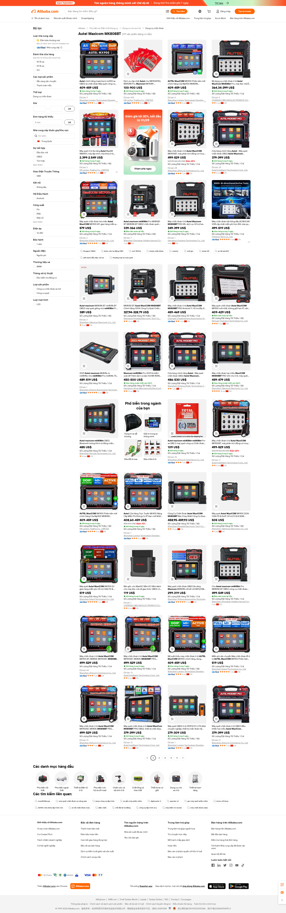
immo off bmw (222, 801)
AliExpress (100, 899)
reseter (175, 251)
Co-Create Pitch (44, 834)
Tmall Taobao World (128, 899)
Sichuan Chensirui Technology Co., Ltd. (230, 321)
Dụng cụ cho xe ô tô (131, 28)
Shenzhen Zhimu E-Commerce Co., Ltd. (186, 170)
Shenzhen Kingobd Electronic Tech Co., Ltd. (143, 318)
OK (69, 108)
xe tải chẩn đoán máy (81, 808)
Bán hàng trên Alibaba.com (223, 828)
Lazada (143, 899)
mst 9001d (136, 251)
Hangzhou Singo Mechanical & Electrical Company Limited (143, 388)
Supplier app (146, 886)
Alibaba (81, 28)
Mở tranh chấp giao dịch (179, 840)
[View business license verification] (169, 908)
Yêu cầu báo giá (131, 837)
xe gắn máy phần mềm (132, 801)
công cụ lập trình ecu (148, 808)
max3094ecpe (44, 801)
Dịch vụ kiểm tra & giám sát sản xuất (97, 851)
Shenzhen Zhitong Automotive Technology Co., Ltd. (99, 390)
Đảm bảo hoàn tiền (89, 834)
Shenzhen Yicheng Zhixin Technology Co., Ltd (187, 386)
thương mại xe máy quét (123, 258)
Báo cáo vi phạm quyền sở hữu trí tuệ (185, 851)
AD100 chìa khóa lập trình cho (50, 808)
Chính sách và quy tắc (91, 857)
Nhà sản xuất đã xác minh (136, 832)
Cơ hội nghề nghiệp (46, 845)
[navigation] (54, 393)
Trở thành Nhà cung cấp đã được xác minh (228, 847)
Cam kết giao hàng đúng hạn (94, 840)
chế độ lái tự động (122, 808)
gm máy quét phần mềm (197, 801)
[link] (282, 885)
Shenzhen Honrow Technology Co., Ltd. (98, 453)
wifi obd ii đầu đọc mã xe (93, 258)
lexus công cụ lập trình (104, 801)
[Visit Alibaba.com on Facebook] (213, 865)
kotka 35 (205, 251)
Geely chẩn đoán (156, 251)
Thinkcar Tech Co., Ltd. (222, 236)
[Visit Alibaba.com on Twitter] (225, 865)
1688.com (112, 899)
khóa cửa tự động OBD (113, 251)
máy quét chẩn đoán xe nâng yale (73, 801)
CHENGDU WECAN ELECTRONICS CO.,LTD (231, 100)
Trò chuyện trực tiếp (177, 834)
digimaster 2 (156, 801)
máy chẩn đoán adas (199, 808)
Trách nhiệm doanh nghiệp (49, 840)
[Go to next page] (183, 758)
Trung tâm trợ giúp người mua (181, 828)
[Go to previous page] (147, 758)
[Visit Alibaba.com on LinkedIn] (219, 865)
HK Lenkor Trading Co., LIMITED (138, 100)
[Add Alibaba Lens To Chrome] (80, 886)
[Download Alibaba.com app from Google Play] (239, 886)
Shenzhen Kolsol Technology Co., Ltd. (97, 240)
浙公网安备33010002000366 (192, 908)
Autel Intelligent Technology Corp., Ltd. (230, 170)
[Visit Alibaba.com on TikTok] (243, 865)
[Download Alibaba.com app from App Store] (217, 886)
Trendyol (175, 899)
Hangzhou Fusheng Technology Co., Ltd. (186, 240)
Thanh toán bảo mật (90, 828)
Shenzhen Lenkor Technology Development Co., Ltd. (99, 100)
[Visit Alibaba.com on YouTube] (237, 865)
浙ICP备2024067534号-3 (219, 908)
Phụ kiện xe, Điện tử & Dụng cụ (104, 28)
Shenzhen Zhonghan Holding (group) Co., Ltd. (143, 240)
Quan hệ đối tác (218, 854)
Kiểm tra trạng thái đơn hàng (224, 840)
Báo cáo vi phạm (175, 857)
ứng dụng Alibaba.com (193, 886)
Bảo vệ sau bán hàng (90, 845)
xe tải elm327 (223, 251)
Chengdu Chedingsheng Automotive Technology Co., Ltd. (187, 318)
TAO (166, 899)
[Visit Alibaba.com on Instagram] (231, 865)
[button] (167, 11)
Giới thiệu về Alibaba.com (49, 822)
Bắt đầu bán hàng (219, 834)
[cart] (209, 12)
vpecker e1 (174, 801)
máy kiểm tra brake (173, 808)
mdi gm (190, 251)
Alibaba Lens (49, 886)
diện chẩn (102, 808)
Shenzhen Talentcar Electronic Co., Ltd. (98, 322)
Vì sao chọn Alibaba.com (48, 828)
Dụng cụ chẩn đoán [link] (154, 28)
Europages (186, 899)
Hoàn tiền (172, 845)
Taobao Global (155, 899)
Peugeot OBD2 (89, 251)
